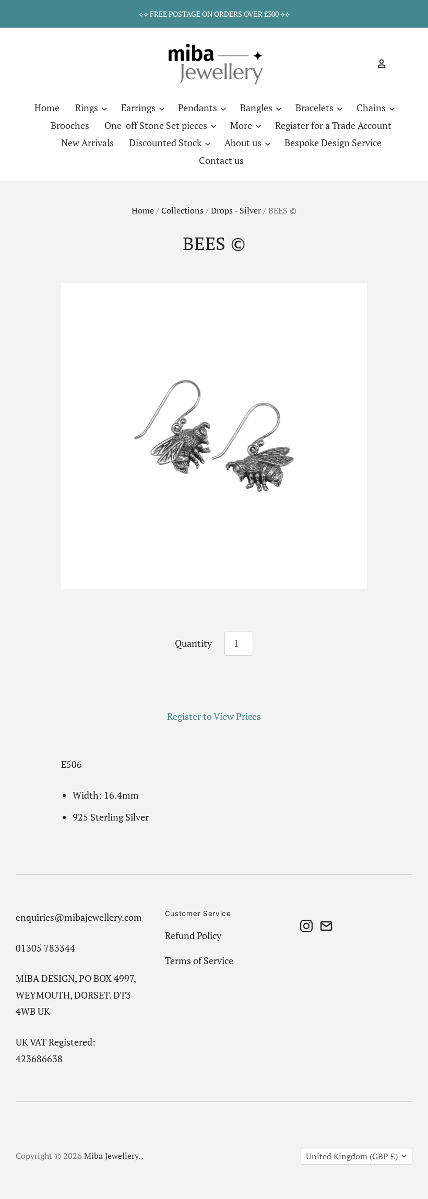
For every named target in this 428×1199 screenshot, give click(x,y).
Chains (372, 107)
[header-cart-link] (396, 63)
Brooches (70, 125)
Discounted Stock (166, 142)
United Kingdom (352, 1156)
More (242, 125)
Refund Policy (193, 935)
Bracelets (315, 107)
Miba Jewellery (111, 1155)
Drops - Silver (236, 210)
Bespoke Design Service (333, 142)
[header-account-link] (377, 63)
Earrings (139, 107)
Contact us (221, 160)
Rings (87, 107)
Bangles (257, 107)
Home (47, 107)
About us (244, 142)
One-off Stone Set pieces (156, 125)
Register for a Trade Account (333, 125)
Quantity (193, 643)
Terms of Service (199, 960)
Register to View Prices (214, 716)
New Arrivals (87, 142)
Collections (182, 210)
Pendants (198, 107)
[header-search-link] (363, 63)
